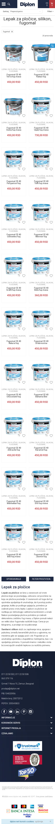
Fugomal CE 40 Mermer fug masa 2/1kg (41, 237)
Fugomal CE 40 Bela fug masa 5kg (41, 290)
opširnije (39, 821)
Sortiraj (6, 11)
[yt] (10, 711)
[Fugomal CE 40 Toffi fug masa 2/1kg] (41, 159)
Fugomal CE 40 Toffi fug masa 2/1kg (41, 183)
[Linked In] (17, 711)
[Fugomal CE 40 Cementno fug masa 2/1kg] (14, 213)
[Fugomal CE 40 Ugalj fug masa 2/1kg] (41, 106)
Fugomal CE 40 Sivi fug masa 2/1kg (41, 503)
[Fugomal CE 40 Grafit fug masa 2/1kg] (14, 266)
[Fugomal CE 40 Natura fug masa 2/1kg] (14, 319)
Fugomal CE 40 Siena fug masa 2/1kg (13, 130)
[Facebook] (4, 711)
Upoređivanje (13, 579)
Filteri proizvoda (41, 579)
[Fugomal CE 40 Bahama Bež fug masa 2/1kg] (41, 373)
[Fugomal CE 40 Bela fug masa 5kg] (41, 266)
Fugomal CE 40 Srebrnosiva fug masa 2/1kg (41, 343)
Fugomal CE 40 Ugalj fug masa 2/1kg (41, 130)
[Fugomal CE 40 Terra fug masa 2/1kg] (14, 53)
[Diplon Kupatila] (27, 4)
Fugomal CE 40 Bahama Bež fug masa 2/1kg (41, 397)
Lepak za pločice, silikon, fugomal (14, 70)
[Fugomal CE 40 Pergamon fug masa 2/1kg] (14, 159)
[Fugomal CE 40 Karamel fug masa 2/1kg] (41, 426)
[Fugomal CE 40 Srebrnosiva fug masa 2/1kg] (41, 319)
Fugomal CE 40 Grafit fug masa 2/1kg (13, 290)
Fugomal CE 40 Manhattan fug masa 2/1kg (14, 503)
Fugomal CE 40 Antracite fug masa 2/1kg (14, 450)
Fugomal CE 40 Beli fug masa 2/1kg (14, 556)
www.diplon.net (14, 796)
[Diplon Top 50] (27, 773)
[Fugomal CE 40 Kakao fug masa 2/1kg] (41, 53)
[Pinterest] (24, 711)
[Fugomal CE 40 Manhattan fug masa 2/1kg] (14, 479)
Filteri (49, 11)
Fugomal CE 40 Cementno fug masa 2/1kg (14, 237)
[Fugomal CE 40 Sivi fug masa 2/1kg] (41, 479)
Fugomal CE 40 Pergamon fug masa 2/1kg (14, 183)
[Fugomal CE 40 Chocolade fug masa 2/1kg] (14, 373)
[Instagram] (30, 711)
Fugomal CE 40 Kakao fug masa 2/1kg (41, 77)
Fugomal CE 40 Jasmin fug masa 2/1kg (41, 556)
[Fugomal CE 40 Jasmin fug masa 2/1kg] (41, 533)
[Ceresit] (6, 62)
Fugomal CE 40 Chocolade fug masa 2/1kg (14, 397)
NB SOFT (31, 796)
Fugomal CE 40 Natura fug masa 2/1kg (14, 343)
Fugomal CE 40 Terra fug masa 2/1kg (13, 77)
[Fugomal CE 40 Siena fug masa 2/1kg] (14, 106)
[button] (9, 4)
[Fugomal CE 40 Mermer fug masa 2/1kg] (41, 213)
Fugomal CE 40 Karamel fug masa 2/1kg (41, 450)
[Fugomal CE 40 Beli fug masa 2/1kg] (14, 533)
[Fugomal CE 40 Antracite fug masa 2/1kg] (14, 426)
